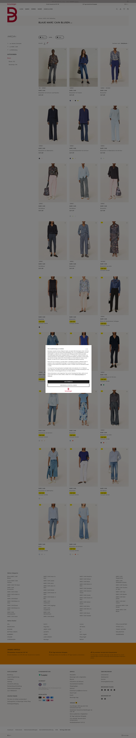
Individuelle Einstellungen (68, 385)
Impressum (50, 375)
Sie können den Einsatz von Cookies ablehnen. (65, 370)
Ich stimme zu (68, 381)
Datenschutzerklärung (79, 374)
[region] (68, 369)
